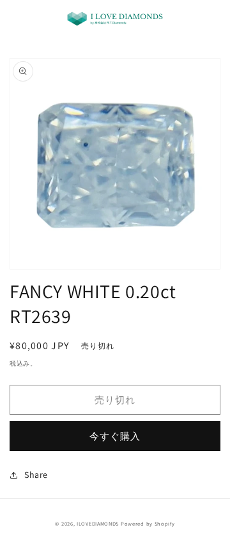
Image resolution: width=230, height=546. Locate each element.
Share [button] (36, 474)
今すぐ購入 (115, 436)
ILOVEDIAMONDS (98, 523)
